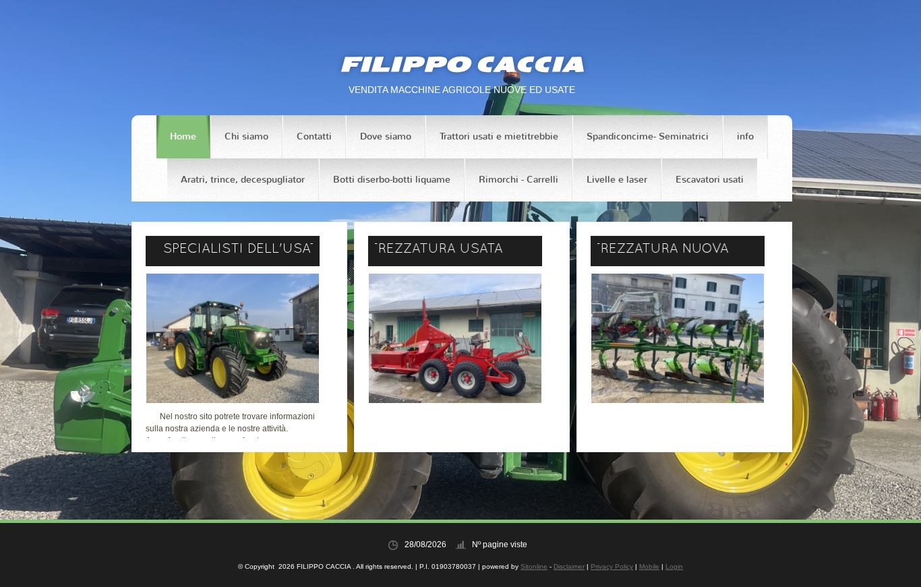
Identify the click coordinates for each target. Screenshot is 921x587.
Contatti (314, 136)
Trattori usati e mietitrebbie (499, 136)
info (745, 136)
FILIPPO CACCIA (462, 64)
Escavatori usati (710, 179)
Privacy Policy (612, 566)
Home (183, 136)
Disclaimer (569, 566)
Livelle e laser (617, 179)
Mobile (649, 566)
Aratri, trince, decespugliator (243, 179)
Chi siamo (246, 136)
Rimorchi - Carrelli (518, 179)
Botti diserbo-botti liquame (391, 179)
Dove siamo (385, 136)
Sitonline (534, 566)
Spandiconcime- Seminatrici (648, 136)
